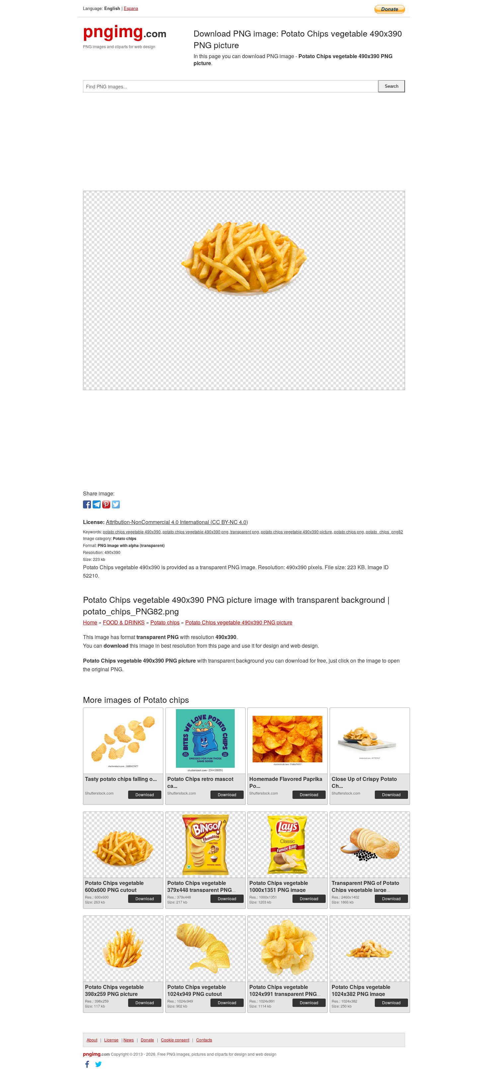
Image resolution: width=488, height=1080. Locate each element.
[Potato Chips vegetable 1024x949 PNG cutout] (205, 949)
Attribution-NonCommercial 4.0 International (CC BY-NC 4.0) (177, 522)
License (111, 1039)
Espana (131, 8)
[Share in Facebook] (87, 504)
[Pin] (106, 504)
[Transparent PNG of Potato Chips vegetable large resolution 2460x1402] (370, 845)
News (128, 1039)
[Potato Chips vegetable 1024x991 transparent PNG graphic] (287, 948)
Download (144, 794)
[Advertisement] (244, 144)
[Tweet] (116, 504)
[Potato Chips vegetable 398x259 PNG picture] (123, 948)
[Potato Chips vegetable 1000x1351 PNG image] (287, 844)
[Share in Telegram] (97, 504)
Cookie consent (175, 1039)
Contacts (204, 1039)
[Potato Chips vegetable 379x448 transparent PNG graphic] (205, 844)
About (92, 1039)
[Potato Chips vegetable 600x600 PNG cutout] (123, 844)
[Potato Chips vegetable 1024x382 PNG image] (370, 948)
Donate (147, 1039)
